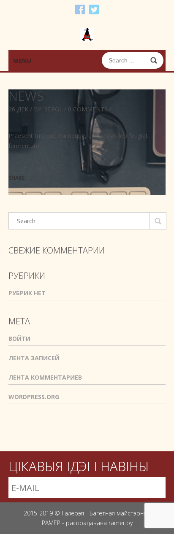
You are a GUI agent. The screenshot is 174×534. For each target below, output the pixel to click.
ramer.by (121, 523)
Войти (19, 338)
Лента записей (34, 358)
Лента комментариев (45, 377)
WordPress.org (33, 397)
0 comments (88, 109)
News (26, 96)
